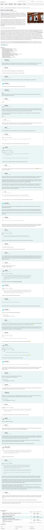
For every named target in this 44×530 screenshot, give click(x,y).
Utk (5, 119)
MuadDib (6, 105)
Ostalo (24, 4)
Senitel (6, 460)
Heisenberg (7, 59)
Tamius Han (7, 392)
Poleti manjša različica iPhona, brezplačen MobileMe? (10, 53)
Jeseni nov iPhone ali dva (6, 51)
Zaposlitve (19, 4)
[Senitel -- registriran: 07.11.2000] (3, 461)
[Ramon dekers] (3, 447)
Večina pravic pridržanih (18, 526)
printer (6, 165)
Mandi (3, 517)
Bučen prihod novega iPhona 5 (6, 52)
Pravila (2, 526)
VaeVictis (6, 134)
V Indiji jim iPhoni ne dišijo (6, 56)
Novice (2, 4)
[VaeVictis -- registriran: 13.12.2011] (3, 135)
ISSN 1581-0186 (32, 528)
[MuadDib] (3, 106)
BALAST (6, 67)
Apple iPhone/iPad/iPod (13, 11)
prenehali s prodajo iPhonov (6, 14)
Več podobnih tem (3, 524)
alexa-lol (6, 76)
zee (5, 191)
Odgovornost (32, 526)
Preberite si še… (3, 47)
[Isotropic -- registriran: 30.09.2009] (3, 333)
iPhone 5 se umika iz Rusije (7, 10)
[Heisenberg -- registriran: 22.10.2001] (3, 60)
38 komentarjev (3, 44)
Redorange (7, 90)
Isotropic (6, 332)
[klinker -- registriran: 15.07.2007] (3, 320)
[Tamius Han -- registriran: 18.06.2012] (3, 393)
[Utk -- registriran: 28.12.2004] (3, 120)
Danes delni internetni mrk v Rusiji (7, 48)
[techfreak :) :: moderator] (3, 84)
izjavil (10, 137)
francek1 (6, 147)
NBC (29, 23)
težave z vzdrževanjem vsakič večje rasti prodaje (20, 41)
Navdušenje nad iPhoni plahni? (6, 57)
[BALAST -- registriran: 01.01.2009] (3, 68)
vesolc (6, 127)
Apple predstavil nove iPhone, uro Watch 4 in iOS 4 (12, 513)
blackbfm (6, 217)
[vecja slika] (35, 17)
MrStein (37, 513)
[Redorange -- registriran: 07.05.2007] (3, 90)
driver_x (6, 229)
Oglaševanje (3, 528)
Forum (6, 4)
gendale (6, 270)
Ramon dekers (7, 446)
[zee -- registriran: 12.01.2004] (3, 192)
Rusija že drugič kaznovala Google (7, 49)
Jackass (6, 173)
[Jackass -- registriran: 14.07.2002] (3, 174)
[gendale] (3, 271)
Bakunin (6, 98)
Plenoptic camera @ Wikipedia (17, 281)
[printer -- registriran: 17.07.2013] (3, 166)
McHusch (4, 520)
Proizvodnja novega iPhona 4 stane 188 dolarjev (11, 519)
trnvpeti (6, 262)
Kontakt (16, 528)
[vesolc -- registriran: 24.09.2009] (3, 128)
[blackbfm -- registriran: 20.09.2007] (3, 218)
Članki (15, 4)
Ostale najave (10, 521)
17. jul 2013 (4, 11)
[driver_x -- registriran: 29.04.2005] (3, 230)
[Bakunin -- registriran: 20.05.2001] (3, 99)
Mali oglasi (10, 4)
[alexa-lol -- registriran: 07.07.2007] (3, 77)
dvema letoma (36, 31)
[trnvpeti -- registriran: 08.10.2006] (3, 263)
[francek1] (3, 148)
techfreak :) (7, 83)
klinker (6, 320)
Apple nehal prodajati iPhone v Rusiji (7, 50)
